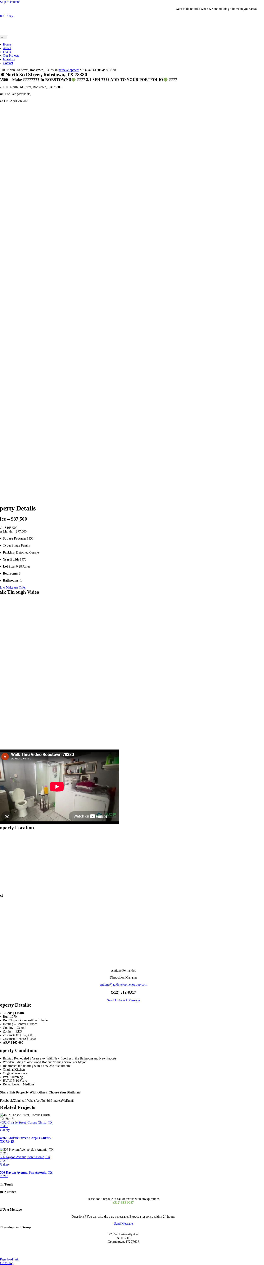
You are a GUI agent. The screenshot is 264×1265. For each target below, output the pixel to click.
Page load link (9, 1259)
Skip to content (10, 2)
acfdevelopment (69, 70)
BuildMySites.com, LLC (114, 1255)
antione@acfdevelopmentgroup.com (123, 984)
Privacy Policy (142, 1255)
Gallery (5, 1130)
